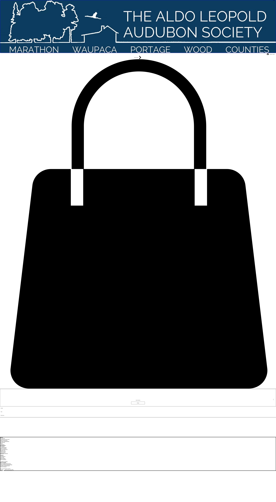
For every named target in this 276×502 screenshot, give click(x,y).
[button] (138, 224)
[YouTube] (138, 480)
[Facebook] (138, 473)
